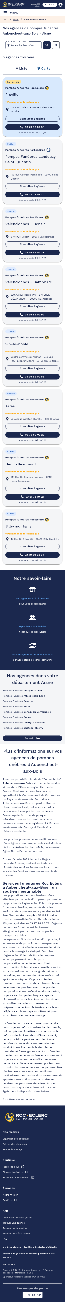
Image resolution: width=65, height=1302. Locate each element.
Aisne (15, 19)
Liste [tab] (23, 68)
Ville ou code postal (17, 41)
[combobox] (25, 45)
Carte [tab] (45, 68)
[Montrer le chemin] (5, 19)
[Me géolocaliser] (56, 45)
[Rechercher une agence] (47, 45)
